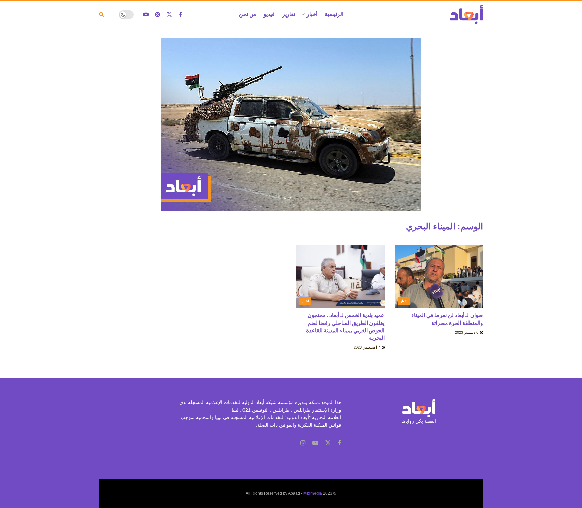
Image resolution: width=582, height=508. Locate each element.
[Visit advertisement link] (291, 129)
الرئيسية (334, 14)
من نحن (247, 14)
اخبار (404, 301)
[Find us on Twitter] (169, 14)
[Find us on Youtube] (146, 14)
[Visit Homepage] (466, 14)
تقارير (288, 14)
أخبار (311, 14)
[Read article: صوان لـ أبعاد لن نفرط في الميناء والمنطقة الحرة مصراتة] (439, 277)
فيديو (269, 14)
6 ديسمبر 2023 (467, 332)
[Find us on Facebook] (180, 14)
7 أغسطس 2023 (367, 347)
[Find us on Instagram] (157, 14)
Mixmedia (312, 493)
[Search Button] (101, 14)
